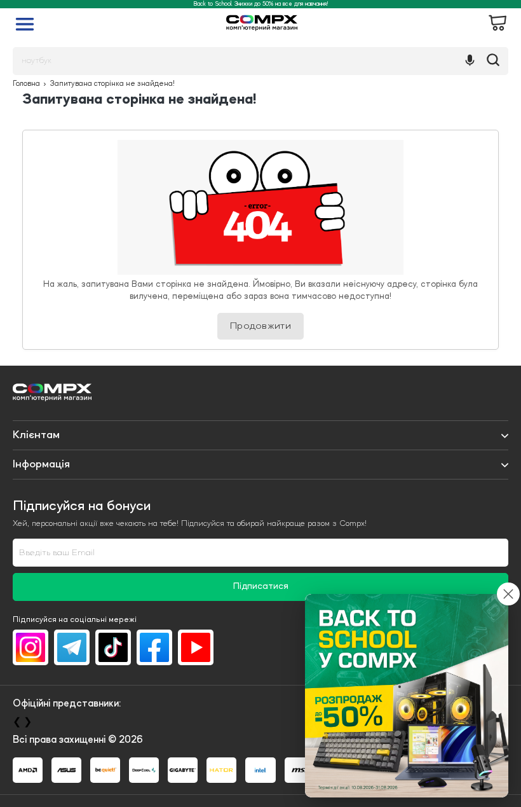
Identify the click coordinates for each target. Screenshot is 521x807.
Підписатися (260, 586)
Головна (26, 84)
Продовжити (260, 326)
